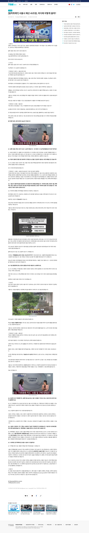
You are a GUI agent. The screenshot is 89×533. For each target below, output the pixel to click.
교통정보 (26, 1)
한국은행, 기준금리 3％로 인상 (69, 43)
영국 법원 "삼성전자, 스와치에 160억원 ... (71, 32)
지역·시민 (25, 4)
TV (10, 1)
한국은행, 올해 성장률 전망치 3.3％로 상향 (71, 36)
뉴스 (23, 1)
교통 (31, 4)
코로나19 (49, 4)
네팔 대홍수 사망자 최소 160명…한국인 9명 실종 (71, 28)
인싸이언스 (42, 4)
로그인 (70, 1)
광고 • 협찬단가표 (58, 524)
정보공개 (76, 524)
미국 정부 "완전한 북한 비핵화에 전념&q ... (71, 41)
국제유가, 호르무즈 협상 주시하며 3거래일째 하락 (71, 38)
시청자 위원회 (68, 524)
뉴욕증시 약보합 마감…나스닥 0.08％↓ (71, 30)
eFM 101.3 (19, 1)
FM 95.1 (14, 1)
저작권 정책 (49, 524)
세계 (36, 4)
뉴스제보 (78, 4)
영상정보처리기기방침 (30, 524)
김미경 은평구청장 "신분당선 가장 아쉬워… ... (71, 26)
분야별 (55, 4)
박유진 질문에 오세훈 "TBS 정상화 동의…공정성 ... (71, 24)
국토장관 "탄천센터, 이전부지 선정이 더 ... (71, 34)
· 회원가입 (73, 1)
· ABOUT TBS (77, 1)
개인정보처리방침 (18, 524)
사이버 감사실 (40, 524)
